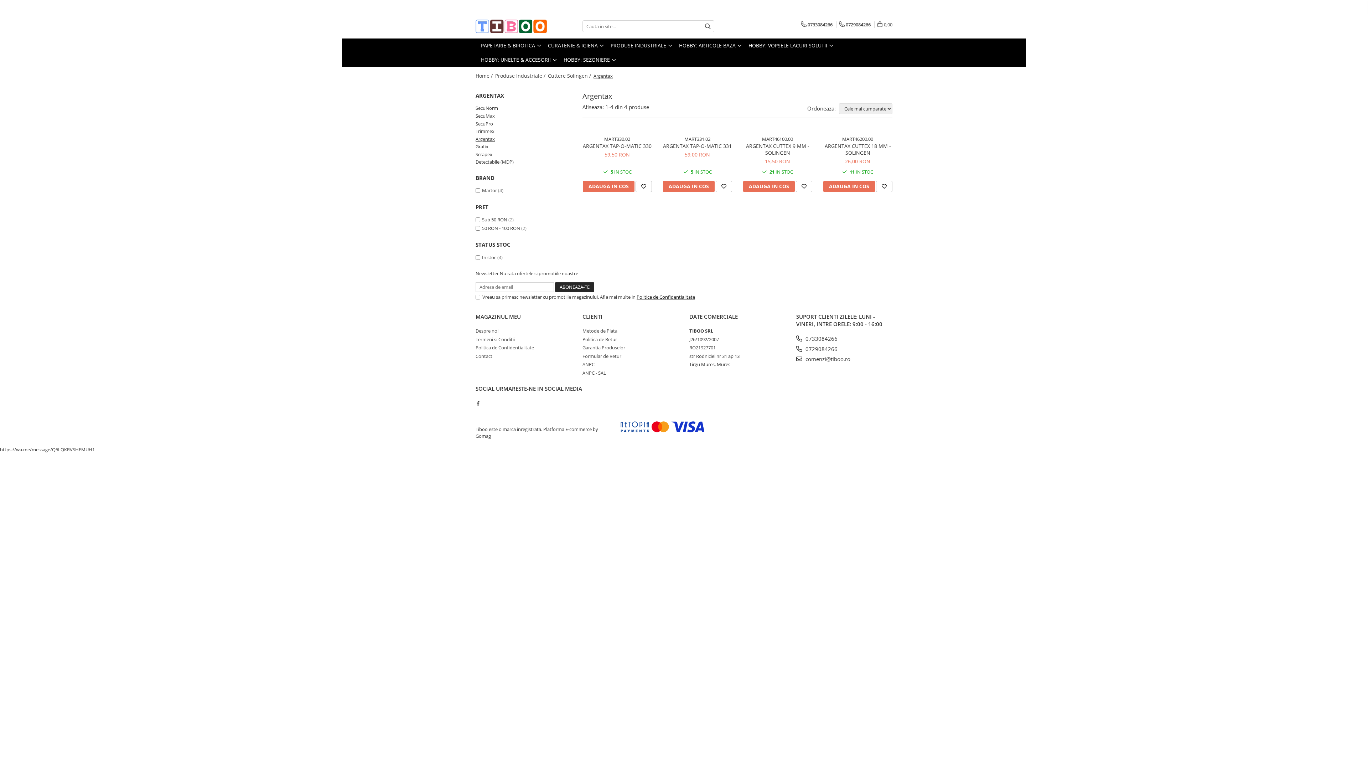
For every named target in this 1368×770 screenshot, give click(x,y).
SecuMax (485, 116)
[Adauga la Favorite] (644, 186)
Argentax (485, 139)
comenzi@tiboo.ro (827, 359)
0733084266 (821, 338)
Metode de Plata (599, 331)
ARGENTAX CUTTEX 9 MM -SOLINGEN (777, 149)
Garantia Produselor (603, 347)
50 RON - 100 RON (501, 228)
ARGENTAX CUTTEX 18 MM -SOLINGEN (858, 149)
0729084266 (821, 349)
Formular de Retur (601, 356)
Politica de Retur (599, 339)
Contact (484, 356)
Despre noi (487, 331)
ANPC (588, 364)
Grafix (482, 146)
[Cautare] (707, 26)
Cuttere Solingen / (570, 75)
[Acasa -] (511, 26)
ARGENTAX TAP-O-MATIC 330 (617, 146)
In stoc (489, 257)
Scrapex (484, 154)
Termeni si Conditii (495, 339)
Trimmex (485, 131)
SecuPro (484, 123)
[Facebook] (478, 403)
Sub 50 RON (494, 219)
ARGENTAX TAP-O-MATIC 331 (697, 146)
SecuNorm (487, 108)
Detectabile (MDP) (495, 162)
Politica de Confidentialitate (666, 297)
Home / (485, 75)
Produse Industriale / (521, 75)
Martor (489, 190)
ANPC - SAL (594, 373)
